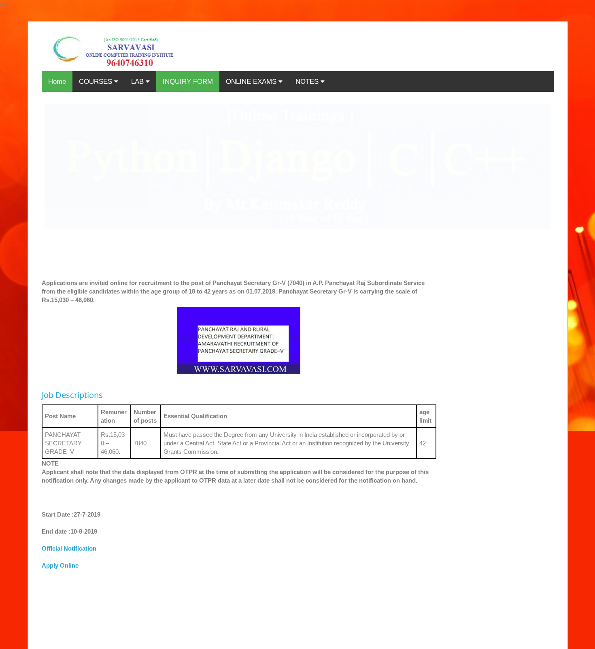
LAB (138, 81)
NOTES (308, 81)
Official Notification (69, 548)
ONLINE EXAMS (252, 81)
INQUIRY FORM (188, 81)
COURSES (96, 81)
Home (57, 81)
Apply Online (60, 565)
